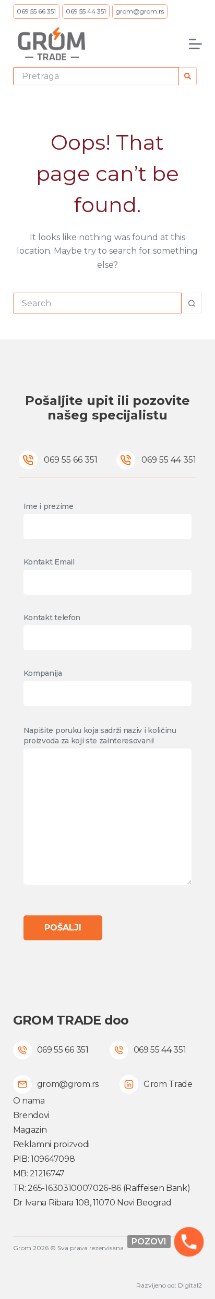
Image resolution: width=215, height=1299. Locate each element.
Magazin (30, 1130)
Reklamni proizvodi (51, 1144)
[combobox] (97, 76)
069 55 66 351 (36, 11)
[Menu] (195, 43)
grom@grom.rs (140, 11)
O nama (29, 1101)
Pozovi (149, 1241)
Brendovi (31, 1115)
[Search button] (187, 76)
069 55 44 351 (86, 11)
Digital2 (190, 1285)
